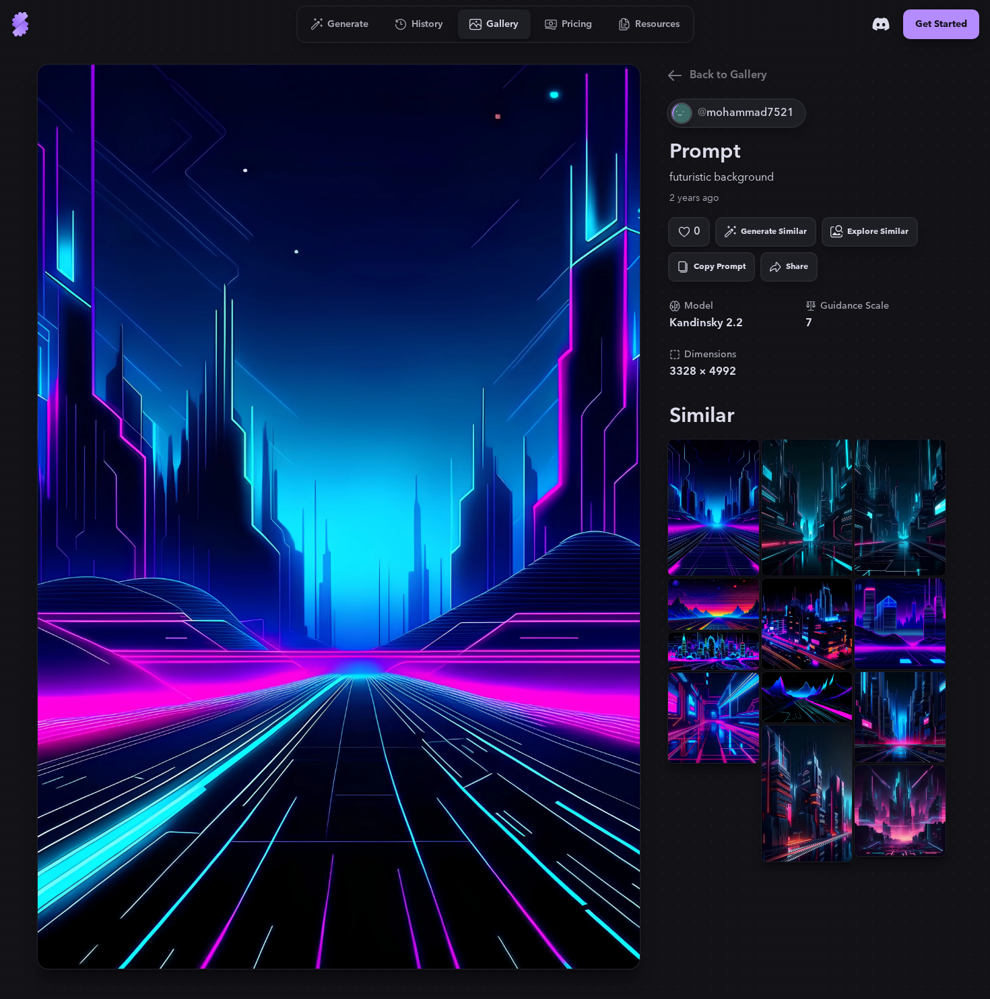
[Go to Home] (20, 24)
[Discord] (880, 24)
